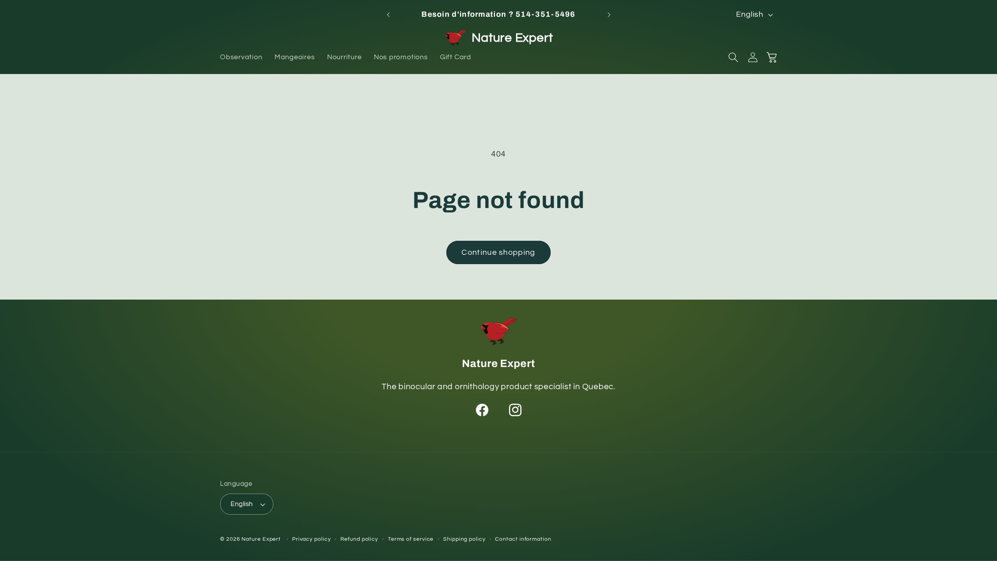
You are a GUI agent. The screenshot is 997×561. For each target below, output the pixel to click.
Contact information (523, 539)
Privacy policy (311, 539)
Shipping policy (464, 539)
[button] (733, 57)
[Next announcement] (609, 14)
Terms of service (411, 539)
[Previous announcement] (388, 14)
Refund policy (359, 539)
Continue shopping (498, 252)
